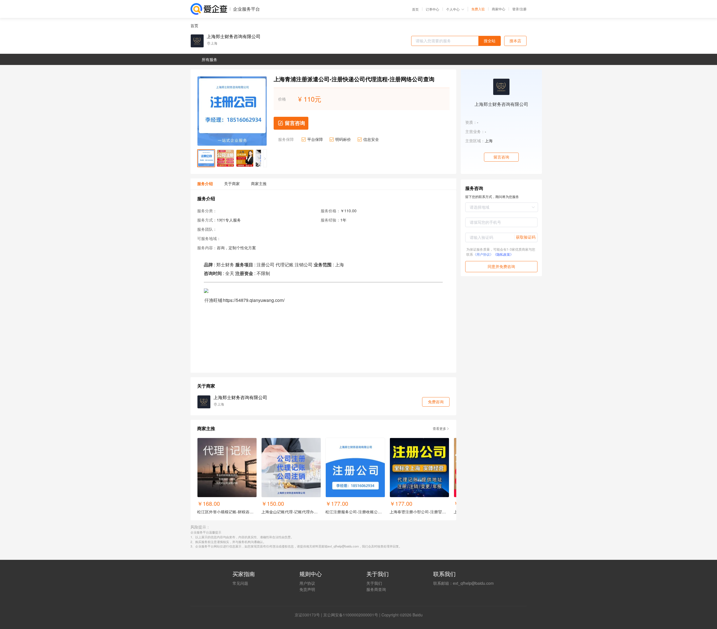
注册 (523, 8)
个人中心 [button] (453, 9)
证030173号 (309, 615)
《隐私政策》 (503, 254)
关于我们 (374, 583)
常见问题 (240, 583)
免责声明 (307, 589)
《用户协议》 (483, 254)
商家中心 (498, 9)
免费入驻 (478, 9)
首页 (415, 9)
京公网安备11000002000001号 (350, 615)
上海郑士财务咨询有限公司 (233, 36)
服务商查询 (376, 589)
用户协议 (307, 583)
